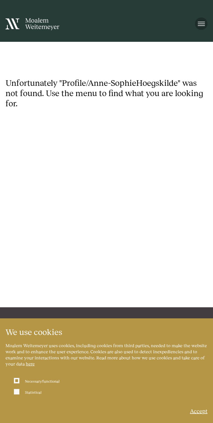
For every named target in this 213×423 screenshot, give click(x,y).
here (30, 363)
